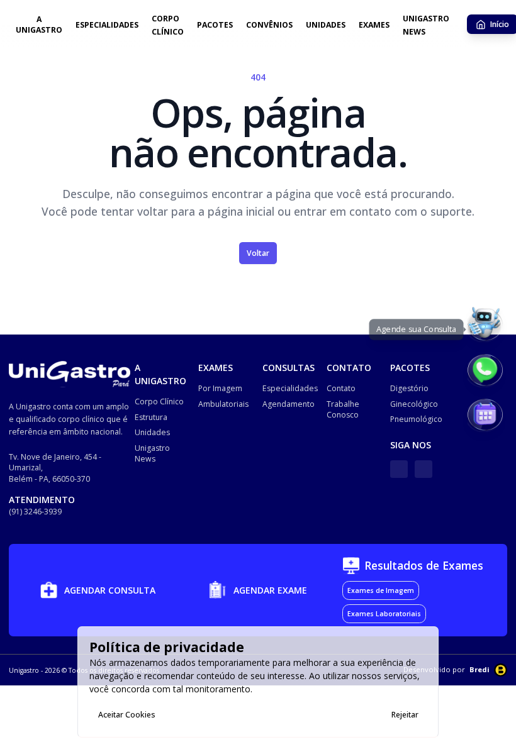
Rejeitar (404, 714)
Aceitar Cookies (126, 714)
